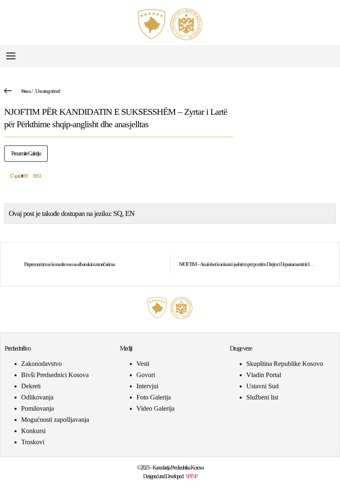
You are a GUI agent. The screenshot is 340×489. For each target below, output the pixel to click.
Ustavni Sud (262, 386)
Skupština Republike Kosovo (284, 363)
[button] (329, 56)
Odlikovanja (37, 397)
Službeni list (262, 397)
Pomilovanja (37, 408)
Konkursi (33, 430)
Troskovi (32, 441)
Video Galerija (155, 408)
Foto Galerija (153, 397)
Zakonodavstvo (41, 363)
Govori (145, 374)
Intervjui (147, 386)
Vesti (142, 363)
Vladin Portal (263, 374)
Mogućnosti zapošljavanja (55, 419)
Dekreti (31, 386)
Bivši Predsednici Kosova (55, 374)
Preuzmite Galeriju (26, 153)
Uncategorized (47, 91)
